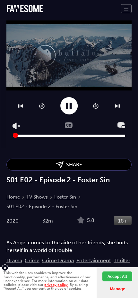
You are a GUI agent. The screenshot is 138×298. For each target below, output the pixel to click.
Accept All (117, 276)
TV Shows (37, 197)
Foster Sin (65, 197)
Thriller (122, 260)
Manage (117, 288)
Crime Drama (58, 260)
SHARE (73, 164)
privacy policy (56, 284)
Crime (32, 260)
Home (13, 197)
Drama (14, 260)
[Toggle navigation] (126, 8)
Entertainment (93, 260)
